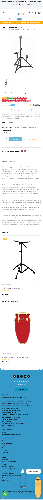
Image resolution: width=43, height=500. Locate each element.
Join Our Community (9, 462)
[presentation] (39, 259)
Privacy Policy (6, 478)
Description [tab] (4, 161)
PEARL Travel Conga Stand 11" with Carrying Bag (11, 287)
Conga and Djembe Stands (14, 29)
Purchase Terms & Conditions (11, 475)
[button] (39, 12)
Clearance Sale (7, 443)
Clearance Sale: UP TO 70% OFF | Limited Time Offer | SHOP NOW (21, 22)
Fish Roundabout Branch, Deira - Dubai (18, 406)
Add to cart (16, 139)
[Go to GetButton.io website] (5, 498)
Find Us (4, 464)
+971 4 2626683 (7, 430)
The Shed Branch (9, 133)
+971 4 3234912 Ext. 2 (8, 425)
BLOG (24, 8)
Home (4, 27)
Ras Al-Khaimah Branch (13, 410)
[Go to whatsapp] (5, 494)
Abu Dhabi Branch (12, 408)
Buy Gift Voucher (7, 466)
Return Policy (6, 480)
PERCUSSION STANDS (6, 284)
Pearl (7, 125)
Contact (5, 450)
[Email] (25, 151)
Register (4, 448)
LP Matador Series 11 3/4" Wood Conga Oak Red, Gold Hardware (15, 356)
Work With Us (6, 453)
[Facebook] (22, 151)
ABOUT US (18, 8)
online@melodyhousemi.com (11, 434)
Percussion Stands (16, 27)
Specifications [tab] (12, 161)
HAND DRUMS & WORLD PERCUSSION (10, 353)
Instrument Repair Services (11, 469)
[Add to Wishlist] (25, 139)
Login (3, 445)
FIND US (11, 8)
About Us (5, 459)
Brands (4, 441)
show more (16, 118)
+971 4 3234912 (29, 4)
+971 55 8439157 (7, 421)
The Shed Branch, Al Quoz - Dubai (21, 401)
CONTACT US (32, 8)
